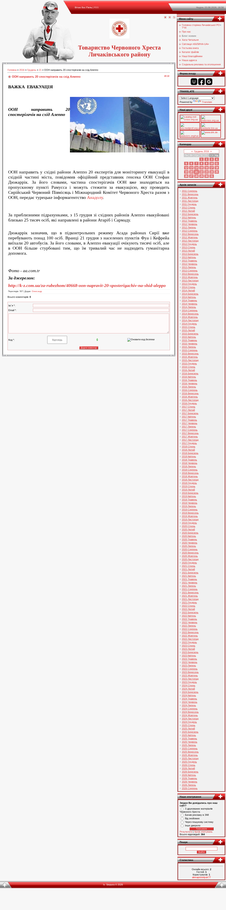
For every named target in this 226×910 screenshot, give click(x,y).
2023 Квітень (189, 655)
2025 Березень (190, 732)
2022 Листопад (190, 639)
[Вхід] (174, 17)
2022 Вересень (190, 632)
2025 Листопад (190, 758)
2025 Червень (189, 742)
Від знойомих (192, 818)
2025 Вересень (190, 751)
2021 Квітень (189, 576)
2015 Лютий (188, 330)
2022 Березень (190, 612)
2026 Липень (189, 785)
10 (211, 163)
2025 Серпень (190, 748)
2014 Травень (189, 300)
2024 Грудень (189, 722)
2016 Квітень (189, 376)
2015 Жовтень (190, 357)
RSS (96, 7)
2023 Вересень (190, 672)
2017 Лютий (188, 410)
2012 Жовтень (190, 237)
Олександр (37, 291)
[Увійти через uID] (194, 81)
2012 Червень (189, 224)
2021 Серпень (190, 589)
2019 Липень (189, 506)
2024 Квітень (189, 695)
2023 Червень (189, 662)
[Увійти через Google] (209, 81)
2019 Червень (189, 503)
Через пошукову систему (199, 822)
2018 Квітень (189, 456)
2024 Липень (189, 705)
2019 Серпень (190, 509)
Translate (207, 102)
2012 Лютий (188, 211)
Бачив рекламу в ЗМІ (197, 815)
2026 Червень (189, 781)
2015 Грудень (189, 363)
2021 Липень (189, 586)
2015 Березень (190, 333)
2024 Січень (188, 685)
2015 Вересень (190, 353)
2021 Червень (189, 582)
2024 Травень (189, 698)
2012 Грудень (189, 244)
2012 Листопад (190, 240)
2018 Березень (190, 453)
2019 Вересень (190, 513)
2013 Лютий (188, 250)
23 (206, 172)
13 (191, 167)
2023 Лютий (188, 649)
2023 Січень (188, 645)
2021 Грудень (189, 602)
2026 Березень (190, 771)
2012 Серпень (190, 230)
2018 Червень (189, 463)
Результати (186, 831)
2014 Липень (189, 307)
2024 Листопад (190, 718)
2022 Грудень (189, 642)
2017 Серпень (190, 430)
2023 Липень (189, 665)
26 (186, 176)
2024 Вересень (190, 712)
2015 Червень (189, 343)
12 (186, 167)
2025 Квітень (189, 735)
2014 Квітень (189, 297)
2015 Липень (189, 347)
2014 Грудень (189, 323)
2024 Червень (189, 702)
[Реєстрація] (170, 17)
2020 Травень (189, 539)
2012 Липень (189, 227)
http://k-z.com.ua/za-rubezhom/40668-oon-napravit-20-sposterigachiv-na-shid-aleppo (87, 285)
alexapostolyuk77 (201, 877)
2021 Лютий (188, 569)
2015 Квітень (189, 337)
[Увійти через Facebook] (201, 81)
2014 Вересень (190, 313)
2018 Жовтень (190, 476)
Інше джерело (192, 825)
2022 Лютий (188, 609)
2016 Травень (189, 380)
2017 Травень (189, 420)
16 (206, 167)
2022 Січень (188, 605)
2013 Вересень (190, 274)
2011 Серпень (189, 191)
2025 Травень (189, 738)
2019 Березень (190, 493)
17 (211, 167)
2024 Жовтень (190, 715)
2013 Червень (189, 264)
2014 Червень (189, 303)
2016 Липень (189, 386)
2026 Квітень (189, 775)
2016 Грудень (189, 403)
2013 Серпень (190, 270)
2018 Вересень (190, 473)
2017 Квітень (189, 416)
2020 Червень (189, 542)
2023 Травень (189, 659)
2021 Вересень (190, 592)
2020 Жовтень (190, 556)
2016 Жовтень (190, 396)
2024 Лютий (188, 688)
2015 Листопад (190, 360)
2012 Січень (188, 207)
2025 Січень (188, 725)
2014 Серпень (190, 310)
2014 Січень (188, 287)
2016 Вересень (190, 393)
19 (186, 172)
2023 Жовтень (190, 675)
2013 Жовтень (190, 277)
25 (216, 172)
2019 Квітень (189, 496)
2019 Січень (188, 486)
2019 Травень (189, 499)
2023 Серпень (190, 669)
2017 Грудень (189, 443)
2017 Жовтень (190, 436)
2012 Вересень (190, 234)
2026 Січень (188, 765)
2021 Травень (189, 579)
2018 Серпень (190, 469)
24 (211, 172)
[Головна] (165, 17)
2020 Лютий (188, 529)
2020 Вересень (190, 552)
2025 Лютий (188, 728)
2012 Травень (189, 220)
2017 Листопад (190, 440)
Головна (12, 70)
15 (201, 167)
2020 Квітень (189, 536)
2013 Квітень (189, 257)
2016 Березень (190, 373)
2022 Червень (189, 622)
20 (191, 172)
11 (216, 163)
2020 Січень (188, 526)
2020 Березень (190, 532)
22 (201, 172)
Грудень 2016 (201, 151)
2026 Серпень (190, 788)
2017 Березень (190, 413)
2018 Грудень (189, 483)
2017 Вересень (190, 433)
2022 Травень (189, 619)
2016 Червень (189, 383)
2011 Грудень (189, 204)
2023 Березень (190, 652)
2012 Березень (190, 214)
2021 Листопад (190, 599)
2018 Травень (189, 459)
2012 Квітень (189, 217)
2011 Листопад (190, 201)
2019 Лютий (188, 489)
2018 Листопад (190, 479)
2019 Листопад (190, 519)
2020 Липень (189, 546)
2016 (21, 70)
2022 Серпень (190, 629)
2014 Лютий (188, 290)
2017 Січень (188, 406)
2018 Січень (188, 446)
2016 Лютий (188, 370)
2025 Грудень (189, 761)
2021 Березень (190, 572)
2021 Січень (188, 566)
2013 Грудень (189, 284)
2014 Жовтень (190, 317)
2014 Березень (190, 293)
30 (206, 176)
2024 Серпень (190, 708)
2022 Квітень (189, 615)
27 (191, 176)
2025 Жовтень (190, 755)
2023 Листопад (190, 678)
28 (196, 176)
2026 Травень (189, 778)
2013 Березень (190, 254)
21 (40, 70)
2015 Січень (188, 327)
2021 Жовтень (190, 595)
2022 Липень (189, 625)
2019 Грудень (189, 522)
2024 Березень (190, 692)
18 (216, 167)
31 (211, 176)
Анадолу (95, 197)
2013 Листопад (190, 280)
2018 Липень (189, 466)
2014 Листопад (190, 320)
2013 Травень (189, 260)
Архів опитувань (203, 831)
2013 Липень (189, 267)
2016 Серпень (190, 390)
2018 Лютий (188, 449)
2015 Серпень (190, 350)
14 (196, 167)
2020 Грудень (189, 562)
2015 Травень (189, 340)
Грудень (31, 70)
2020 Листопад (190, 559)
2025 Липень (189, 745)
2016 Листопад (190, 400)
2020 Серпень (190, 549)
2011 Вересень (190, 194)
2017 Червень (189, 423)
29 (201, 176)
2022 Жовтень (190, 635)
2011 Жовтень (190, 197)
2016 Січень (188, 367)
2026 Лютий (188, 768)
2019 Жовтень (190, 516)
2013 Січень (188, 247)
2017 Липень (189, 426)
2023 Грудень (189, 682)
